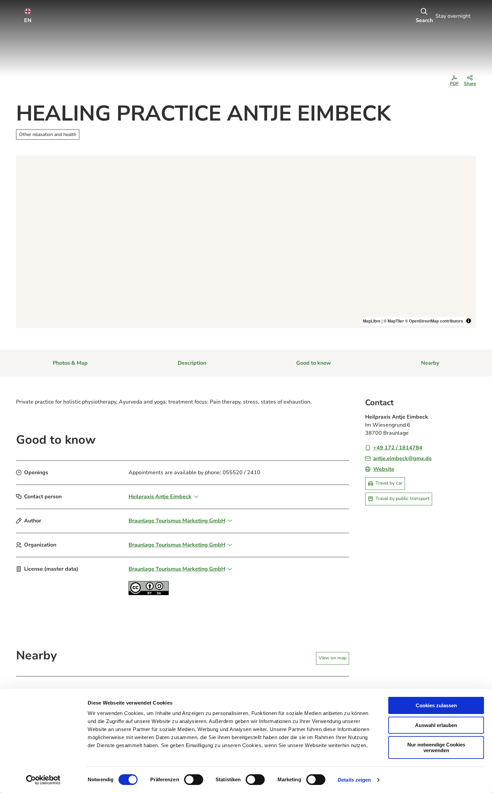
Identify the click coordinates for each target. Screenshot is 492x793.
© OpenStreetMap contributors (434, 321)
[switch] (193, 779)
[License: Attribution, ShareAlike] (149, 593)
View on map (332, 658)
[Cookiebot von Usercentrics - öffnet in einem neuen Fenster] (43, 780)
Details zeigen (354, 780)
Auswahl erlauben (436, 725)
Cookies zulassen (436, 705)
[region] (246, 242)
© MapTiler (394, 321)
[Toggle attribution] (469, 321)
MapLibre (372, 321)
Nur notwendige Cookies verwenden (436, 747)
